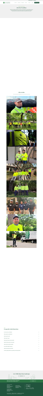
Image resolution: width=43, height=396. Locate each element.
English (20, 18)
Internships (27, 388)
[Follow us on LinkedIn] (28, 386)
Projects (29, 2)
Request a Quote (37, 2)
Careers (32, 2)
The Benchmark (30, 0)
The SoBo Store (32, 388)
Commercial (19, 2)
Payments (34, 0)
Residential (22, 2)
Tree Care (26, 2)
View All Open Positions (26, 36)
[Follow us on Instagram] (27, 386)
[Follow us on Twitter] (29, 386)
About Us (16, 2)
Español (23, 18)
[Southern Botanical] (6, 2)
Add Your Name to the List (27, 79)
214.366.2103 (8, 387)
